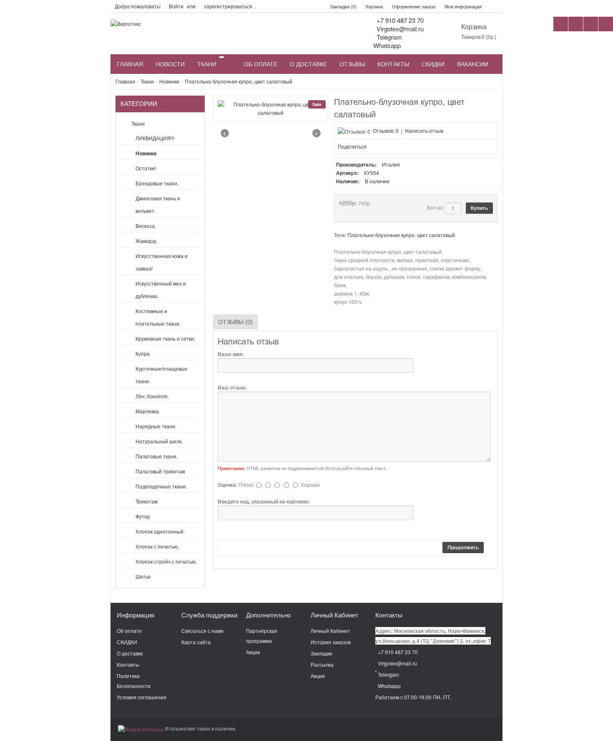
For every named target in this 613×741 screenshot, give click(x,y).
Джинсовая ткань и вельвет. (158, 204)
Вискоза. (146, 225)
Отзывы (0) (235, 322)
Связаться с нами (202, 630)
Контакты (128, 664)
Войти (176, 6)
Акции (253, 651)
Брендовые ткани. (157, 183)
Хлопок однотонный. (160, 531)
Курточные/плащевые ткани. (162, 374)
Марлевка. (148, 411)
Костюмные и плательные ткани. (158, 317)
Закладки (321, 653)
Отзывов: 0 (386, 130)
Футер (143, 516)
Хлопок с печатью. (157, 546)
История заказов (331, 641)
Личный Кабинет (330, 630)
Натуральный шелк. (159, 441)
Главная (125, 81)
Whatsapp (389, 685)
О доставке (130, 653)
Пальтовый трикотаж (160, 471)
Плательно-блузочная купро (381, 234)
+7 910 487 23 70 (399, 20)
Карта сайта (196, 641)
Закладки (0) (343, 6)
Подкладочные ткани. (161, 486)
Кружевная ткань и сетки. (165, 338)
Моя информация (463, 6)
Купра (143, 353)
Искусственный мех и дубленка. (161, 289)
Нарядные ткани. (156, 426)
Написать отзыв (424, 130)
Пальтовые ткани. (157, 456)
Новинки (169, 81)
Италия (391, 164)
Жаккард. (146, 240)
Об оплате (129, 630)
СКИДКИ (127, 641)
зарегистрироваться (228, 6)
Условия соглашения (141, 697)
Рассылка (322, 664)
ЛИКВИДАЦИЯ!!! (155, 138)
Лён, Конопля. (152, 396)
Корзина (374, 6)
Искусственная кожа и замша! (162, 262)
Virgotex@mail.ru (399, 28)
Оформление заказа (413, 6)
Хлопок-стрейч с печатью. (166, 561)
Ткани (147, 81)
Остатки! (146, 168)
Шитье (143, 576)
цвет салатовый (436, 234)
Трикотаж (147, 501)
